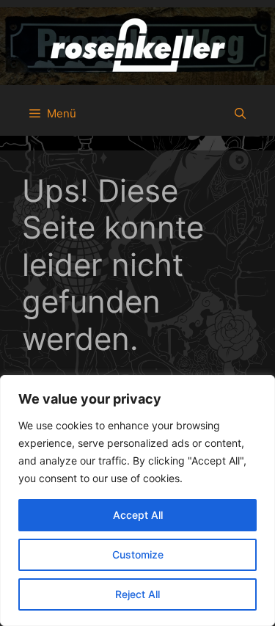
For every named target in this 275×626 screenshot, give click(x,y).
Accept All (138, 515)
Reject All (137, 594)
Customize (138, 554)
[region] (137, 500)
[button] (240, 114)
